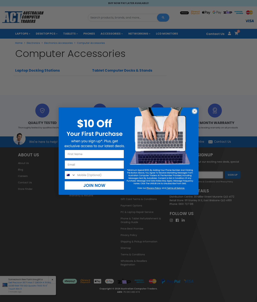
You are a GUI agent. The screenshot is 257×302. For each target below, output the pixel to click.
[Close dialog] (194, 111)
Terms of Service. (175, 188)
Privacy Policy (154, 188)
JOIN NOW (94, 185)
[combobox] (70, 175)
